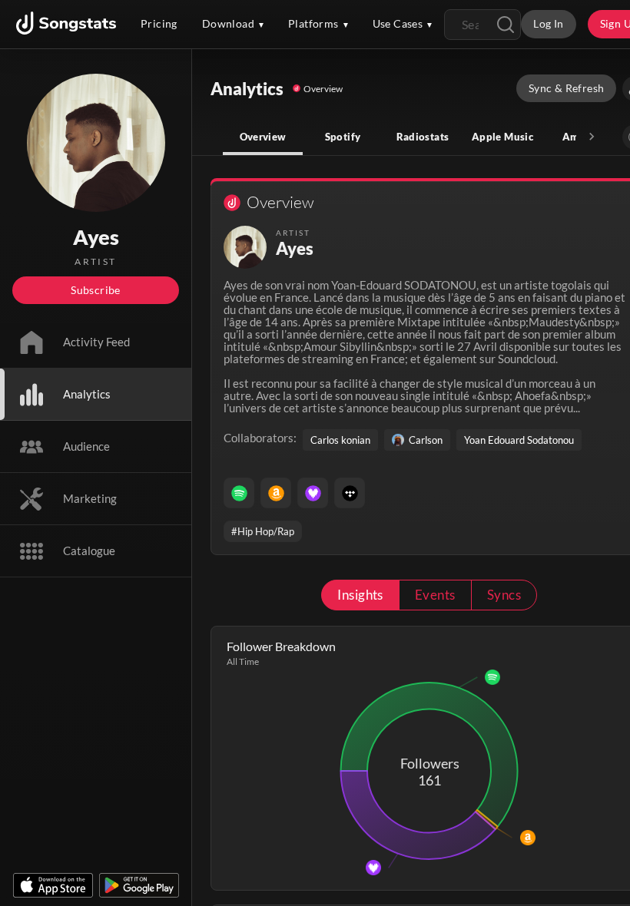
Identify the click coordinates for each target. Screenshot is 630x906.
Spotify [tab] (343, 137)
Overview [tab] (263, 137)
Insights (360, 595)
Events (435, 595)
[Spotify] (239, 493)
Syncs (504, 595)
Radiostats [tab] (422, 137)
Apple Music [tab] (502, 137)
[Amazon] (275, 493)
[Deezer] (312, 493)
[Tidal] (349, 493)
